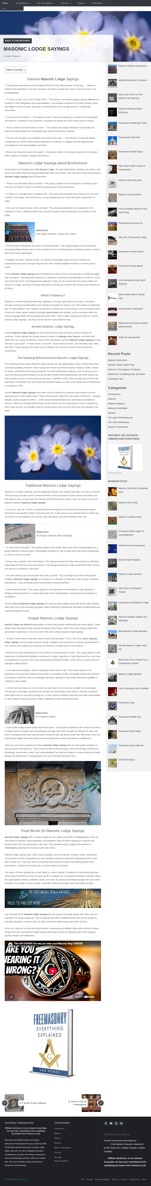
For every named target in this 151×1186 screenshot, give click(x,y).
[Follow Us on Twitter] (111, 1123)
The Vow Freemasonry (118, 422)
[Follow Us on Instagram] (116, 1123)
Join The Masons (45, 3)
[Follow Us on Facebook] (106, 1123)
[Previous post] (4, 1103)
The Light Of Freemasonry (120, 417)
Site (82, 1179)
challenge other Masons (69, 336)
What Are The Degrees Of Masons (124, 369)
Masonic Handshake (117, 408)
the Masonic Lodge (45, 169)
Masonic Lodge (53, 79)
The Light (57, 1157)
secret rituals (52, 312)
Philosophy (97, 3)
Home (5, 3)
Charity (80, 3)
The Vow (57, 1152)
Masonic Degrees (116, 403)
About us (115, 1179)
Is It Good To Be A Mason (32, 1103)
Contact (124, 1179)
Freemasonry (22, 3)
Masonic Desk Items (117, 360)
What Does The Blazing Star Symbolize (126, 374)
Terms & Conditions (102, 1179)
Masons (91, 99)
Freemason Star (115, 379)
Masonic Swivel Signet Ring (121, 365)
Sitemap (89, 1179)
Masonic (112, 399)
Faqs (4, 8)
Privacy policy (134, 1179)
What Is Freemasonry (17, 41)
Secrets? (65, 3)
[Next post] (101, 1103)
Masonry (57, 1143)
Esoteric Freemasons (13, 56)
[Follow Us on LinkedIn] (121, 1123)
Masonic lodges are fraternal (18, 624)
